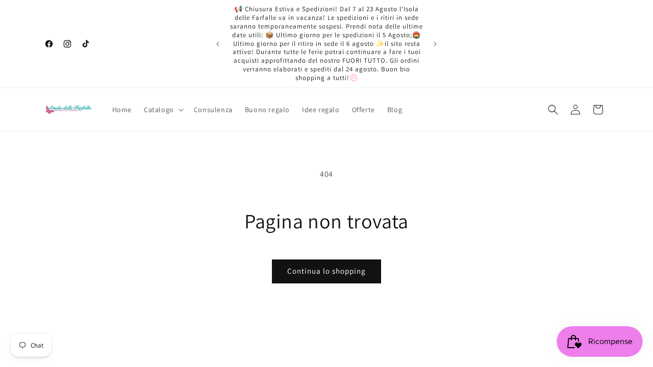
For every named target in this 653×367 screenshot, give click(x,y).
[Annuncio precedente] (218, 44)
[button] (163, 109)
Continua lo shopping (326, 271)
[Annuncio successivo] (435, 44)
